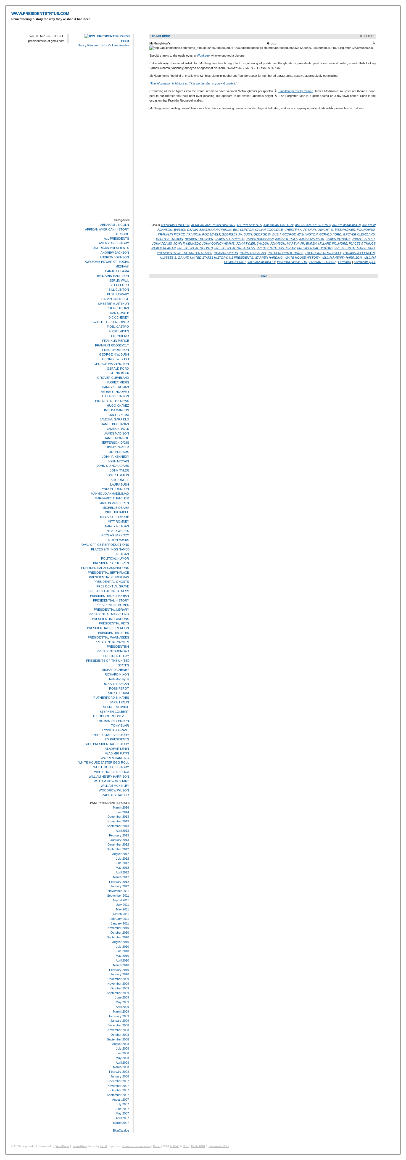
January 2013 (119, 839)
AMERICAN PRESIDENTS (111, 248)
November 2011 (118, 890)
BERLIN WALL (119, 280)
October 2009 (119, 988)
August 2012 (120, 854)
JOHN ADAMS (119, 452)
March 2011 (121, 914)
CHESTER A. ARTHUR (113, 303)
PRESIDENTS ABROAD (113, 651)
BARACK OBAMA (117, 271)
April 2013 (122, 830)
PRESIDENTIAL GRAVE (112, 586)
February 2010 (119, 969)
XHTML (174, 1146)
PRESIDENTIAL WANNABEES (108, 637)
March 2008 (121, 1067)
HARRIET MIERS (117, 382)
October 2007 (119, 1090)
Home (263, 275)
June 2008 (122, 1053)
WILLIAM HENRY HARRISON (109, 776)
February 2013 (119, 835)
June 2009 (122, 997)
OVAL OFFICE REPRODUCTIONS (105, 544)
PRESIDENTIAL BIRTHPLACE (108, 572)
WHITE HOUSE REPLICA (111, 772)
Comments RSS (219, 1146)
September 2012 (118, 849)
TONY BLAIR (120, 725)
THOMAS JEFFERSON (113, 720)
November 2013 (118, 821)
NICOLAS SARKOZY (115, 535)
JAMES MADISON (116, 433)
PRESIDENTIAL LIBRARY (111, 609)
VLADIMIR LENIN (117, 748)
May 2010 (122, 955)
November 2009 (118, 983)
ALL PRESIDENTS (116, 238)
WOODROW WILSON (114, 790)
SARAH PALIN (119, 702)
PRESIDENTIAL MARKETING (109, 614)
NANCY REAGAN (117, 526)
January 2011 (120, 923)
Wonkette (203, 55)
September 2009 (118, 993)
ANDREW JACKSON (115, 252)
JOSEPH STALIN (117, 475)
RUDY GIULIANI (118, 693)
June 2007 (122, 1109)
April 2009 (122, 1006)
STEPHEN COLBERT (114, 711)
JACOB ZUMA (119, 415)
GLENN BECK (119, 373)
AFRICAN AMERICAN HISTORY (107, 229)
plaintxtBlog (79, 1146)
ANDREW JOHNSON (114, 257)
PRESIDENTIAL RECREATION (108, 628)
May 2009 (122, 1002)
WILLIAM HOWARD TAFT (111, 781)
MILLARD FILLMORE (114, 516)
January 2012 (119, 886)
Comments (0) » (365, 262)
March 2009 (121, 1011)
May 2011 (122, 909)
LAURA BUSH (119, 484)
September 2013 (118, 826)
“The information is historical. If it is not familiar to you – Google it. (192, 83)
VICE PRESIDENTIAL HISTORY (107, 744)
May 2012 (122, 867)
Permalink (344, 262)
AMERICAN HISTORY (114, 243)
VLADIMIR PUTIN (117, 753)
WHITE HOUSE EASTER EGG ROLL (103, 762)
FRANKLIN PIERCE (115, 340)
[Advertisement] (113, 133)
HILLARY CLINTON (115, 396)
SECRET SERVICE (116, 707)
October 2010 (119, 932)
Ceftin (156, 1146)
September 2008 (118, 1039)
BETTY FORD (119, 285)
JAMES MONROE (116, 438)
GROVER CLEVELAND (113, 377)
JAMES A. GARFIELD (114, 419)
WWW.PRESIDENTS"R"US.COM (40, 13)
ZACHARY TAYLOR (115, 795)
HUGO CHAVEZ (118, 405)
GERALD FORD (118, 368)
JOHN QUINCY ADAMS (113, 466)
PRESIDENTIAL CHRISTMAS (109, 577)
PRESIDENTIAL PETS (114, 623)
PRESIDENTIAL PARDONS (110, 619)
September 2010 (118, 937)
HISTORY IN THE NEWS (112, 400)
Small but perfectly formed (295, 91)
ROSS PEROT (119, 688)
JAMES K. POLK (118, 428)
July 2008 (122, 1048)
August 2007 (120, 1099)
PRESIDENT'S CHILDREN (111, 563)
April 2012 (122, 872)
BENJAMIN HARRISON (113, 275)
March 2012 (121, 877)
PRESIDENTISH (118, 646)
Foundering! (160, 36)
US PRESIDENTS (117, 739)
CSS (186, 1146)
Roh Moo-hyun (119, 679)
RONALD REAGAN (116, 683)
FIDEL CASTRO (118, 327)
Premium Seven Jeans (136, 1146)
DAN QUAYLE (119, 312)
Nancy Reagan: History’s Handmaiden (103, 45)
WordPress (62, 1146)
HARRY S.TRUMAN (115, 387)
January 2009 (119, 1021)
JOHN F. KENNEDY (115, 456)
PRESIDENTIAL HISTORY (111, 600)
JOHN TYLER (119, 470)
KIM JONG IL (120, 479)
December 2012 (118, 844)
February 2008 (119, 1071)
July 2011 (122, 905)
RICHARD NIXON (117, 674)
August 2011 (120, 900)
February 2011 (119, 918)
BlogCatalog (121, 1130)
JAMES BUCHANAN (115, 424)
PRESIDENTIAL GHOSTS (111, 581)
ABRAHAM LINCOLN (114, 224)
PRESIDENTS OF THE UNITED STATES (184, 253)
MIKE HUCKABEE (117, 512)
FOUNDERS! (120, 336)
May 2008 (122, 1058)
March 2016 (121, 807)
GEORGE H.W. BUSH (114, 354)
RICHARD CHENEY (115, 670)
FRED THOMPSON (115, 350)
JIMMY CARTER (117, 447)
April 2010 (122, 960)
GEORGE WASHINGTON (111, 364)
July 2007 (122, 1104)
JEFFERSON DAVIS (115, 442)
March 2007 (121, 1122)
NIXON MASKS (118, 540)
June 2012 (122, 863)
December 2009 (118, 979)
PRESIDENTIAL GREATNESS (108, 591)
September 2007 (118, 1095)
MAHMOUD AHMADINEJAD (110, 493)
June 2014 (122, 812)
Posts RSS (198, 1146)
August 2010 (120, 942)
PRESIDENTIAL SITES (113, 632)
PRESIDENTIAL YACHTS (112, 642)
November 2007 (118, 1085)
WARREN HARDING (115, 758)
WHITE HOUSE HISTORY (111, 767)
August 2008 (120, 1044)
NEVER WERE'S (118, 531)
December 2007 (118, 1081)
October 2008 (119, 1034)
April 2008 (122, 1062)
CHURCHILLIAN (118, 308)
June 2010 (122, 951)
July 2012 (122, 858)
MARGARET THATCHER (112, 498)
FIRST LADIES (119, 331)
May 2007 (122, 1113)
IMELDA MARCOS (116, 410)
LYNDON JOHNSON (115, 489)
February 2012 (119, 881)
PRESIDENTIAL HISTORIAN (109, 595)
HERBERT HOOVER (115, 391)
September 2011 (118, 895)
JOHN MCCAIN (118, 461)
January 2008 (119, 1076)
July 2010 (122, 946)
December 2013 (118, 816)
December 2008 (118, 1025)
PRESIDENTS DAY (116, 656)
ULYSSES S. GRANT (115, 730)
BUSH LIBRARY (118, 294)
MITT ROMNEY (118, 521)
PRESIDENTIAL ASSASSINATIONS (105, 568)
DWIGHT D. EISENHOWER (110, 322)
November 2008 (118, 1030)
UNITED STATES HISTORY (110, 735)
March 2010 (121, 965)
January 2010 (119, 974)
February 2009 (119, 1016)
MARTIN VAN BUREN (114, 503)
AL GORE (122, 234)
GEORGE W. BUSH (115, 359)
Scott (103, 1146)
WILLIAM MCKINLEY (115, 785)
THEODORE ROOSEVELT (111, 716)
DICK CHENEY (119, 317)
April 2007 (122, 1118)
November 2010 (118, 928)
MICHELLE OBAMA (115, 507)
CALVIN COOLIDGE (115, 299)
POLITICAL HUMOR (115, 558)
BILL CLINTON (119, 289)
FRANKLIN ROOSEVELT (112, 345)
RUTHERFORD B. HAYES (111, 697)
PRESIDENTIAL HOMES (112, 605)
